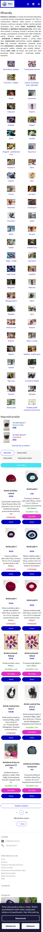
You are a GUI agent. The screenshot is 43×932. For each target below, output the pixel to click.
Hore (22, 824)
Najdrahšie (8, 458)
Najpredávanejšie (25, 458)
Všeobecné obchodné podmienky (12, 865)
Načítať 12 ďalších (21, 806)
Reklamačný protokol (8, 876)
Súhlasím (30, 926)
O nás (3, 859)
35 (26, 812)
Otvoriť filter (21, 465)
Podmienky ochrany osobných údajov (13, 870)
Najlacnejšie (22, 453)
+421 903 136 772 (11, 845)
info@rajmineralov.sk (12, 841)
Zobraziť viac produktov (21, 445)
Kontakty (4, 862)
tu (38, 912)
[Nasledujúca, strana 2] (21, 812)
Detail (11, 522)
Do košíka (32, 516)
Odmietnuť (11, 926)
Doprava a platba (7, 867)
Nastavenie (20, 918)
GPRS (3, 879)
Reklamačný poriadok (8, 873)
